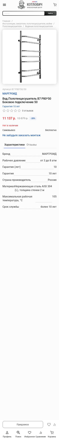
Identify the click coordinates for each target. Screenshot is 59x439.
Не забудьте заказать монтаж (21, 135)
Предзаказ (23, 424)
